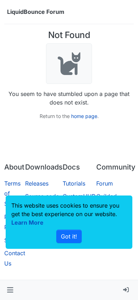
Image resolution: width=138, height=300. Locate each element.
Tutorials (74, 183)
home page (84, 116)
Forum (104, 183)
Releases (36, 183)
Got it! (69, 236)
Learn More (27, 222)
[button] (10, 290)
